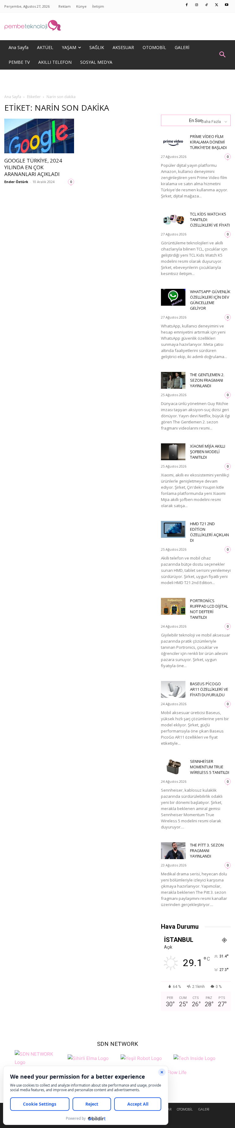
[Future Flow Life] (172, 1076)
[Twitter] (216, 5)
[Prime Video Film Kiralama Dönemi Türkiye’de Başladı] (173, 142)
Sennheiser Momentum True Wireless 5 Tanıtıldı (209, 767)
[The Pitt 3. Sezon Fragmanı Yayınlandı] (173, 850)
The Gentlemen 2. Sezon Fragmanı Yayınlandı (207, 380)
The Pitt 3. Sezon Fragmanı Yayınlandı (207, 850)
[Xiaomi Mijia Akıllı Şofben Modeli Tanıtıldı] (173, 451)
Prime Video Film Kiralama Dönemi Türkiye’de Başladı (208, 142)
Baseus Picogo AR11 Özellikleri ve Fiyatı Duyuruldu (209, 689)
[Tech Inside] (194, 1057)
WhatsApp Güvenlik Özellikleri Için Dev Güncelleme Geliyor (210, 300)
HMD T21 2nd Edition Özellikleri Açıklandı (209, 532)
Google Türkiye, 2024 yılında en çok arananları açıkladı (33, 167)
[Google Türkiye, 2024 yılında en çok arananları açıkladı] (39, 136)
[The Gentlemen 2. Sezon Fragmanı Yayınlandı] (173, 380)
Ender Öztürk (16, 181)
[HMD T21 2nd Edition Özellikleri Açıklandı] (173, 529)
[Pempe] (117, 26)
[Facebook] (187, 5)
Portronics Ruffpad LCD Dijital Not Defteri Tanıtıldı (209, 609)
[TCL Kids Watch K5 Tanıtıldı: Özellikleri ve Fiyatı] (173, 219)
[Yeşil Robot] (141, 1057)
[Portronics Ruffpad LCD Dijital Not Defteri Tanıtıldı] (173, 606)
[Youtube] (226, 5)
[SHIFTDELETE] (40, 1057)
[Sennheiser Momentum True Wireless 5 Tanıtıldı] (173, 767)
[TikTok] (207, 5)
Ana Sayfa (12, 96)
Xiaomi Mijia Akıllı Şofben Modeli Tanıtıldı (207, 451)
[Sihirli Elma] (88, 1057)
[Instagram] (196, 5)
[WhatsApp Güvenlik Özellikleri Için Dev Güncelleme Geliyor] (173, 297)
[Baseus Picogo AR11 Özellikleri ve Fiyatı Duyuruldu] (173, 689)
